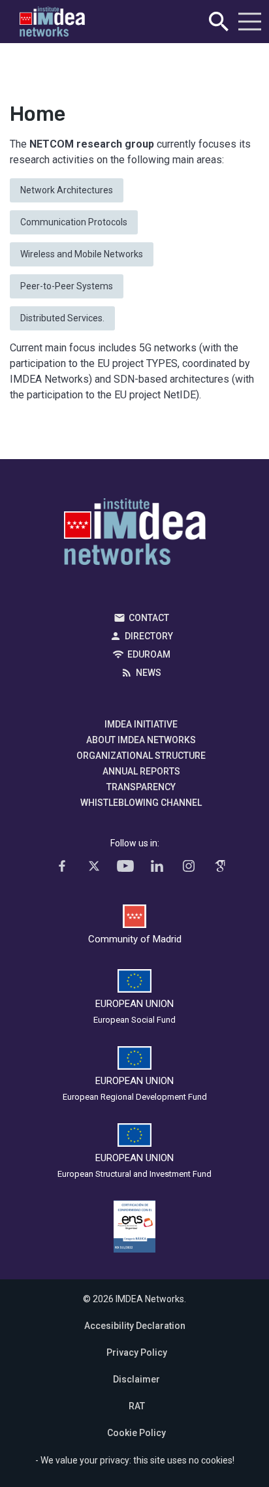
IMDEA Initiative (141, 724)
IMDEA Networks (135, 534)
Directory (149, 636)
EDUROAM (148, 654)
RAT (137, 1406)
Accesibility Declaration (134, 1325)
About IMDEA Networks (141, 740)
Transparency (141, 787)
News (148, 672)
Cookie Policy (136, 1433)
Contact (149, 618)
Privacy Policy (136, 1352)
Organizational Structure (141, 755)
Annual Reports (141, 771)
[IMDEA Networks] (52, 22)
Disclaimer (136, 1379)
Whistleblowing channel (141, 802)
